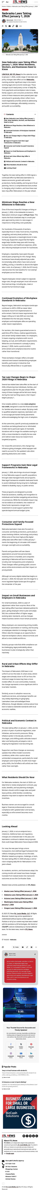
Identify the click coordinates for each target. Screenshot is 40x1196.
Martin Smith (10, 20)
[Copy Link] (13, 26)
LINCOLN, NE (7, 74)
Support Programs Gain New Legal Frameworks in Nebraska (16, 142)
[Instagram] (11, 1055)
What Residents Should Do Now (16, 165)
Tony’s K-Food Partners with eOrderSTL (14, 1070)
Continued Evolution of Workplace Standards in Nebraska (19, 131)
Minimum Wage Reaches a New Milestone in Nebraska (19, 126)
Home (4, 6)
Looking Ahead (11, 168)
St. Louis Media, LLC (22, 913)
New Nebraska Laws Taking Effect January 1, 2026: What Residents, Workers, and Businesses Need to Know (19, 120)
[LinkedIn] (31, 1055)
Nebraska (13, 940)
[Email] (9, 26)
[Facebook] (35, 954)
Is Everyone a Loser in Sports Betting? (14, 1082)
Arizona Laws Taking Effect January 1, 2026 (20, 898)
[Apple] (33, 1136)
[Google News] (21, 1055)
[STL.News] (20, 2)
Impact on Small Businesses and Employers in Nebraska (20, 152)
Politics (9, 6)
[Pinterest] (31, 1046)
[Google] (36, 1136)
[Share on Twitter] (6, 26)
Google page (10, 1153)
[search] (31, 2)
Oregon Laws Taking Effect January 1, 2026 (20, 908)
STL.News (16, 74)
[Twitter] (21, 1046)
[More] (20, 26)
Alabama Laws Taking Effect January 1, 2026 (21, 895)
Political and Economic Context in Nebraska (20, 161)
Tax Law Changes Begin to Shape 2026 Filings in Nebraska (19, 136)
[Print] (16, 26)
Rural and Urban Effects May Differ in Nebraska (17, 157)
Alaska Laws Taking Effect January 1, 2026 (20, 891)
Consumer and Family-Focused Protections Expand (19, 147)
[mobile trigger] (3, 2)
